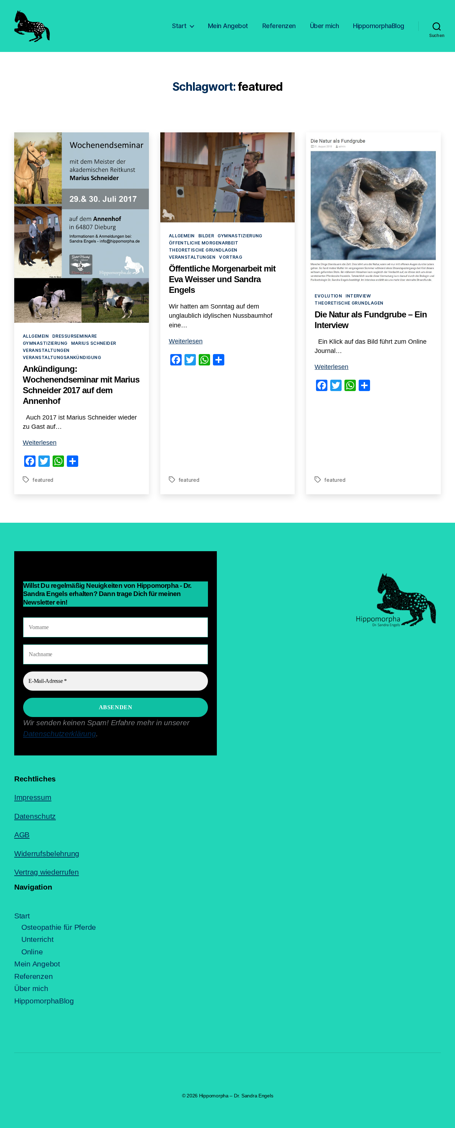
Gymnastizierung (45, 343)
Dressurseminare (74, 336)
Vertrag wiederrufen (46, 872)
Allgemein (36, 336)
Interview (358, 296)
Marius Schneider (93, 343)
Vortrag (230, 257)
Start (179, 26)
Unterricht (37, 939)
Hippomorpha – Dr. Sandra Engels (236, 1095)
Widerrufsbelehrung (46, 853)
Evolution (328, 296)
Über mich (324, 26)
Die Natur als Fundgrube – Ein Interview (371, 320)
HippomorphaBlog (378, 26)
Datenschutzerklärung (59, 733)
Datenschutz (35, 816)
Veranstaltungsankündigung (62, 357)
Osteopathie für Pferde (58, 927)
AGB (22, 835)
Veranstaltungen (46, 350)
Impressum (33, 797)
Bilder (206, 235)
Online (32, 952)
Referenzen (279, 26)
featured (43, 480)
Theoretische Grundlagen (203, 250)
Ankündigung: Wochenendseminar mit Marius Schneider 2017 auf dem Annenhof (81, 385)
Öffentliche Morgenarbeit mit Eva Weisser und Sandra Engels (222, 279)
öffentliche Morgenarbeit (204, 243)
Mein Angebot (228, 26)
